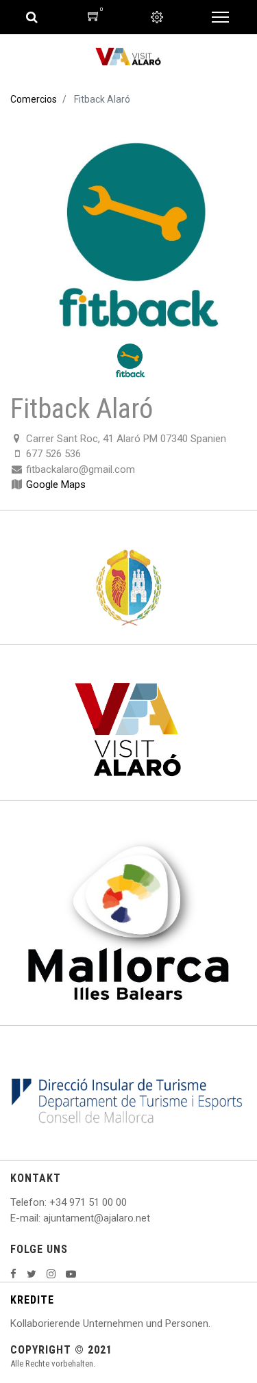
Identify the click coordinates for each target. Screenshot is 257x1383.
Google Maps (56, 484)
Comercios (33, 99)
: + (50, 1202)
